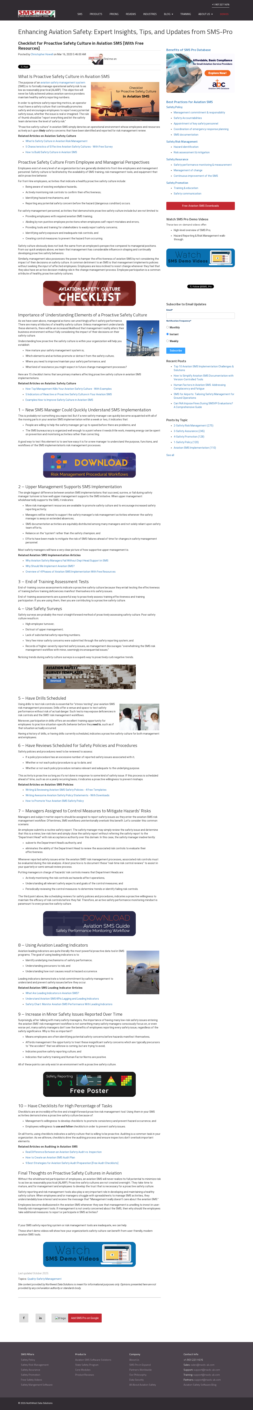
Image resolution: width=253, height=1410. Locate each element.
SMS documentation (186, 134)
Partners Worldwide (140, 1370)
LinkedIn (125, 59)
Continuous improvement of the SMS (196, 175)
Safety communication (187, 193)
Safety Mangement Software (37, 1385)
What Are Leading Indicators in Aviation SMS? (52, 993)
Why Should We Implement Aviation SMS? (50, 566)
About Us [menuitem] (204, 14)
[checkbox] (200, 335)
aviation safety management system (63, 82)
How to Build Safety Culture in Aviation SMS (51, 152)
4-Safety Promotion (189, 436)
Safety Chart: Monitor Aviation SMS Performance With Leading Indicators (69, 1004)
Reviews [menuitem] (131, 14)
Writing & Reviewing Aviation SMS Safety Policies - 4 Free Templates (66, 789)
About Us (134, 1360)
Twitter (130, 59)
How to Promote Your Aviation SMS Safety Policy (55, 800)
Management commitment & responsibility (199, 112)
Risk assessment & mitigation (192, 152)
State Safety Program (87, 1365)
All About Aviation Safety (142, 1385)
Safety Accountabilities (188, 118)
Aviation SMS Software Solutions (93, 1360)
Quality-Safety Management (44, 1278)
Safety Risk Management (182, 141)
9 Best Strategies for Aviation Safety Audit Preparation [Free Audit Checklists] (72, 1163)
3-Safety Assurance (189, 431)
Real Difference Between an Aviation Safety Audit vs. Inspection (64, 1151)
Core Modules (83, 1370)
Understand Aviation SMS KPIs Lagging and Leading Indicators (62, 998)
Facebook (120, 59)
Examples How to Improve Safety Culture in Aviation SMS (59, 399)
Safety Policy (174, 107)
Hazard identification (186, 146)
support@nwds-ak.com (207, 1370)
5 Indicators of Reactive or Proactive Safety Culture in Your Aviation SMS (69, 394)
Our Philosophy (138, 1375)
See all (170, 455)
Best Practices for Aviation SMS (189, 101)
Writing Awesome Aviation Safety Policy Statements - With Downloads (67, 795)
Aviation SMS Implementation (195, 447)
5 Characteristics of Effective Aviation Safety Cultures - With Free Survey (69, 146)
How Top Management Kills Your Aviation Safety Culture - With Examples (69, 388)
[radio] (200, 328)
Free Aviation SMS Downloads (200, 205)
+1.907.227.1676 (220, 4)
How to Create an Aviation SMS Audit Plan (50, 1157)
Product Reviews (84, 1375)
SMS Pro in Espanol (140, 1365)
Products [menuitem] (96, 14)
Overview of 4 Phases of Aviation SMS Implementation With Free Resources (71, 571)
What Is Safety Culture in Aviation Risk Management (56, 141)
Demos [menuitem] (224, 14)
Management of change (188, 170)
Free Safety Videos (31, 1380)
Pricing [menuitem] (114, 14)
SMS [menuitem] (79, 14)
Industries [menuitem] (150, 14)
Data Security (136, 1380)
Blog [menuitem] (167, 14)
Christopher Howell (42, 54)
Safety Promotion (177, 183)
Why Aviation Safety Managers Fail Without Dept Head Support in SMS (67, 560)
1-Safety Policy (186, 442)
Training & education (186, 188)
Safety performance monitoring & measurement (203, 164)
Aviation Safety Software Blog (200, 1385)
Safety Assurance (177, 159)
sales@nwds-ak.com (202, 1365)
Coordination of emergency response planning (201, 129)
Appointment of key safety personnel (196, 123)
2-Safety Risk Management (193, 425)
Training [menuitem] (185, 14)
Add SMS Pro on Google (85, 1318)
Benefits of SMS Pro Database (188, 49)
